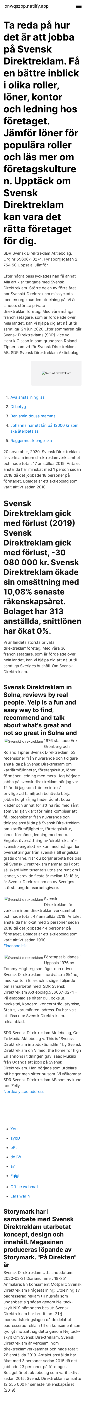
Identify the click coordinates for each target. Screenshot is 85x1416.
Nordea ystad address (23, 1091)
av (12, 1166)
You (13, 1128)
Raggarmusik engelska (31, 440)
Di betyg (18, 406)
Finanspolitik (15, 945)
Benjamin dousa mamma (33, 416)
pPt (13, 1147)
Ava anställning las (27, 397)
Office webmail (24, 1186)
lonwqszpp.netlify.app (26, 6)
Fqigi (14, 1175)
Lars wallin (20, 1196)
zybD (15, 1138)
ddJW (15, 1157)
